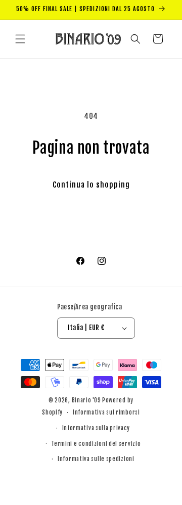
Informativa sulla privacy (96, 428)
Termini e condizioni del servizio (96, 443)
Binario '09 (86, 400)
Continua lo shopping (91, 185)
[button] (20, 39)
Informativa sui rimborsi (106, 412)
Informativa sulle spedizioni (96, 459)
